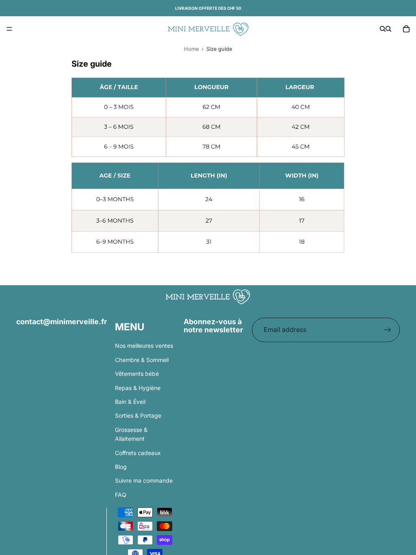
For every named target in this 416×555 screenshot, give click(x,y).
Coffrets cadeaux (138, 452)
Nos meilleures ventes (144, 345)
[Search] (383, 29)
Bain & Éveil (130, 401)
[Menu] (9, 29)
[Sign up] (387, 329)
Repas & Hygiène (137, 387)
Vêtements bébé (137, 373)
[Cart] (406, 29)
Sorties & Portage (138, 415)
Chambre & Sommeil (142, 359)
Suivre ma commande (144, 480)
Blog (121, 466)
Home (191, 49)
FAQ (120, 494)
